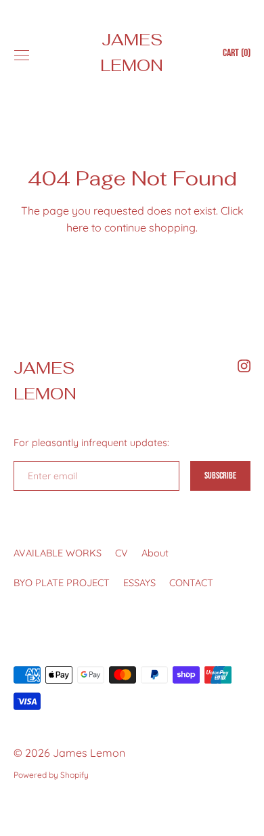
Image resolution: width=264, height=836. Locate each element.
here (77, 227)
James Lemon (131, 52)
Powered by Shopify (51, 775)
